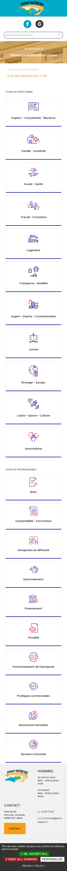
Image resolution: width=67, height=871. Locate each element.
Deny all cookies (22, 859)
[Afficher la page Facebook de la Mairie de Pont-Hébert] (28, 24)
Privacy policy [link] (33, 865)
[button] (15, 828)
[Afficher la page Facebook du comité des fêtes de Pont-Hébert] (39, 24)
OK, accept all (35, 853)
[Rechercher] (59, 35)
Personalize (52, 859)
